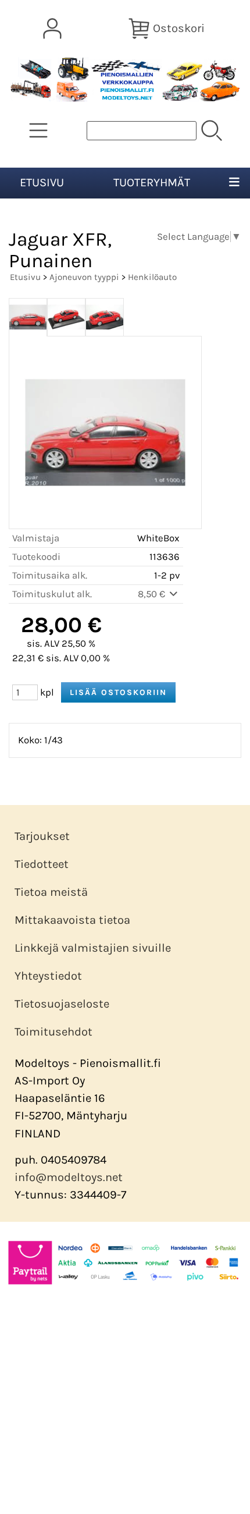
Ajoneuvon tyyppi (84, 277)
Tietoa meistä (51, 892)
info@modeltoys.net (69, 1177)
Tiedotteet (42, 864)
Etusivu (42, 182)
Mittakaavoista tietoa (72, 920)
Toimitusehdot (53, 1031)
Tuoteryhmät (151, 182)
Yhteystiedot (48, 976)
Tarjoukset (42, 836)
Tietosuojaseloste (62, 1003)
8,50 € (152, 594)
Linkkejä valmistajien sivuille (93, 948)
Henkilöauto (152, 277)
